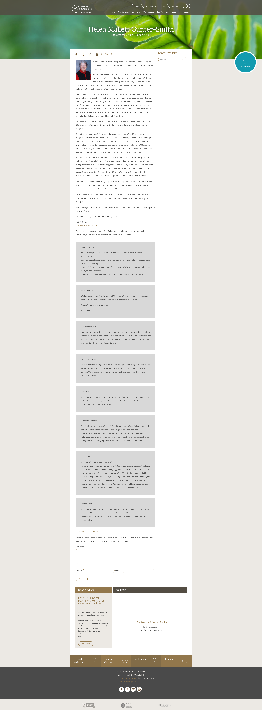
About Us (186, 12)
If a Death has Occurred (79, 660)
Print (106, 54)
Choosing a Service (108, 660)
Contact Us (176, 6)
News (137, 6)
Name (78, 570)
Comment (80, 547)
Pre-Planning (162, 12)
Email (117, 570)
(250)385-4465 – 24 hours (155, 6)
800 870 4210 (132, 678)
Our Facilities (148, 12)
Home (112, 12)
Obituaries (136, 12)
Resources (175, 12)
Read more (86, 644)
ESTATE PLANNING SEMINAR (245, 64)
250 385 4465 (119, 678)
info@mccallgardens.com (131, 682)
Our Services (123, 12)
